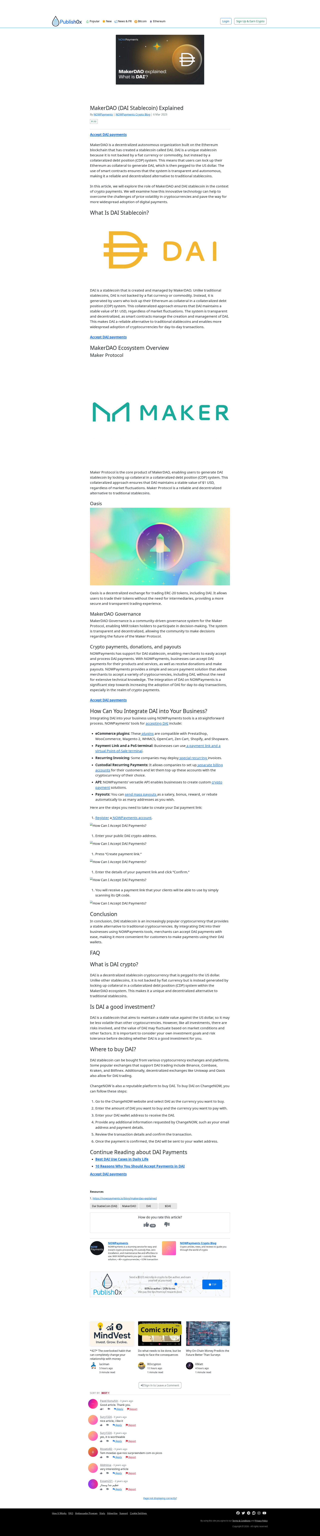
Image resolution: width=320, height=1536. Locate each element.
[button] (221, 740)
